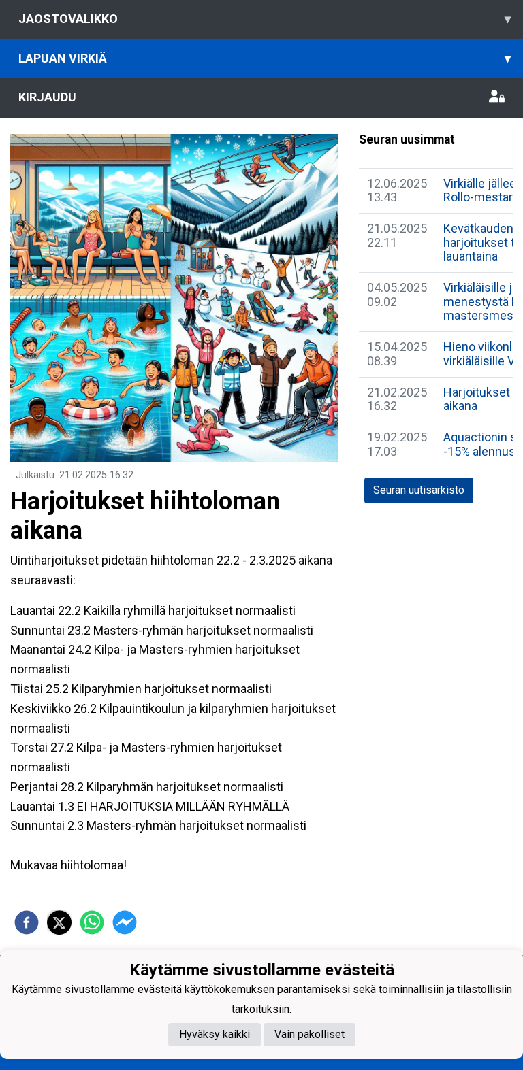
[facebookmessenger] (124, 922)
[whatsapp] (92, 922)
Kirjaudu (47, 97)
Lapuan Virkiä (264, 58)
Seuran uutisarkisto (418, 490)
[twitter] (59, 922)
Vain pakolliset (309, 1034)
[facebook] (26, 922)
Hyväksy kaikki (214, 1034)
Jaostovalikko (264, 19)
